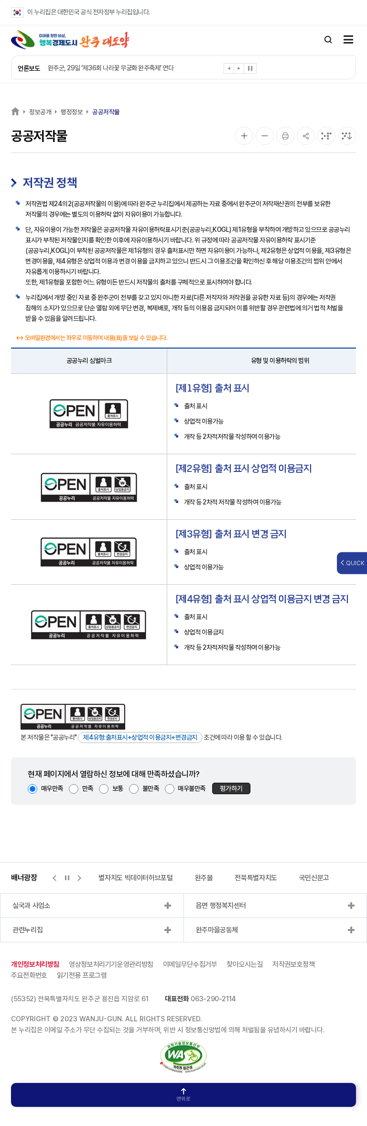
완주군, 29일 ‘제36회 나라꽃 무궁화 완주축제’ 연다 (111, 68)
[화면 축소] (265, 136)
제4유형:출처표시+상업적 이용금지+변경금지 (140, 737)
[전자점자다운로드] (347, 136)
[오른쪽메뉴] (348, 40)
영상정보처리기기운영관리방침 (111, 964)
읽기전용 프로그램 (82, 975)
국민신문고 (314, 878)
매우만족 (52, 788)
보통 (117, 788)
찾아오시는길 (245, 964)
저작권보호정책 (293, 964)
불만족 (150, 788)
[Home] (15, 111)
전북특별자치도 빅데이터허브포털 (127, 878)
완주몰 (204, 878)
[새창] (183, 1045)
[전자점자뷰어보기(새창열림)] (326, 136)
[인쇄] (285, 136)
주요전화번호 (29, 975)
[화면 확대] (244, 136)
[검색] (328, 39)
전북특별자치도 (256, 878)
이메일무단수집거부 (190, 964)
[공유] (306, 136)
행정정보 (72, 112)
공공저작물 (106, 112)
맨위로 (183, 1099)
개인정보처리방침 (35, 964)
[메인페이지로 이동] (70, 39)
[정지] (250, 68)
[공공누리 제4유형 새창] (73, 717)
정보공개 (40, 112)
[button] (229, 70)
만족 (87, 788)
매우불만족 (191, 788)
